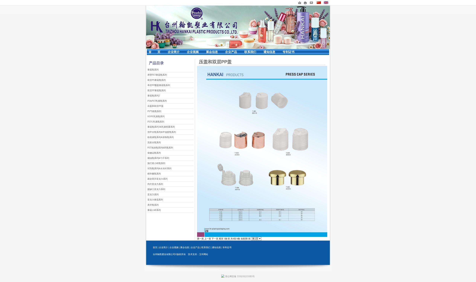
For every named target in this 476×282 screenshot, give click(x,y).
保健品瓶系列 (154, 153)
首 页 (154, 52)
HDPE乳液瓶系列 (156, 116)
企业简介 (174, 52)
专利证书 (289, 52)
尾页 (221, 238)
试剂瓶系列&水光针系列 (159, 168)
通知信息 (269, 52)
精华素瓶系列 (154, 173)
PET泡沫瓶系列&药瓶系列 (160, 147)
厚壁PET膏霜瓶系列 (157, 75)
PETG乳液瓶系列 (155, 121)
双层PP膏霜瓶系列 (156, 90)
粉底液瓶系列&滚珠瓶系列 (160, 137)
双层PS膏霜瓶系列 (156, 80)
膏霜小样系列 (154, 210)
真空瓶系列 (153, 205)
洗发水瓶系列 (154, 142)
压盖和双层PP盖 (155, 106)
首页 (155, 247)
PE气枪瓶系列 (154, 111)
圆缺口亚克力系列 (156, 189)
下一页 (215, 238)
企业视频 (193, 52)
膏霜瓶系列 (153, 69)
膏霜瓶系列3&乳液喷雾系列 (161, 127)
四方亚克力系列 (155, 184)
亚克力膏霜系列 (155, 199)
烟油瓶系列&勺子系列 (158, 158)
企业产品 (231, 52)
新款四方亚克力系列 (157, 179)
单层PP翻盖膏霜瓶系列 (158, 85)
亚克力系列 (153, 194)
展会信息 (212, 52)
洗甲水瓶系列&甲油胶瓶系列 (161, 132)
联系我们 (250, 52)
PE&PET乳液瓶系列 (157, 101)
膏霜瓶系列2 (153, 95)
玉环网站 (203, 254)
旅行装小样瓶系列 (156, 163)
